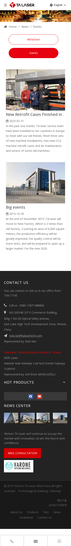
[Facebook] (30, 396)
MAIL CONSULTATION (22, 453)
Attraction (33, 39)
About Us (16, 512)
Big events (15, 207)
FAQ (46, 512)
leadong (42, 491)
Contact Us (44, 517)
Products (32, 512)
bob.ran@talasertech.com (25, 335)
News (57, 512)
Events (33, 53)
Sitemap (55, 491)
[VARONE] (18, 466)
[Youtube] (39, 396)
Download (26, 517)
